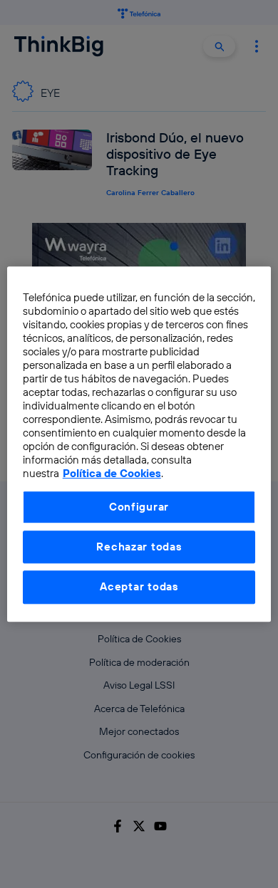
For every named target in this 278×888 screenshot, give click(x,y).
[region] (139, 444)
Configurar (139, 506)
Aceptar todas (139, 587)
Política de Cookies (112, 473)
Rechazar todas (138, 546)
